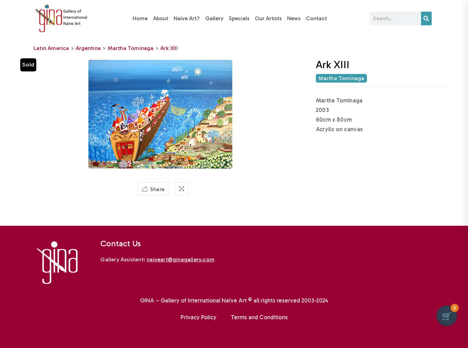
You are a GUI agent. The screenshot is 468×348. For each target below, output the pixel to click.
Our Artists (268, 18)
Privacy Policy (199, 317)
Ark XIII (169, 48)
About (160, 18)
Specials (239, 18)
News (293, 18)
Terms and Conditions (259, 317)
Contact (316, 18)
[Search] (426, 18)
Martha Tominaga (131, 48)
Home (140, 18)
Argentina (88, 48)
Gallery (214, 18)
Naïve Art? (187, 18)
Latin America (51, 48)
